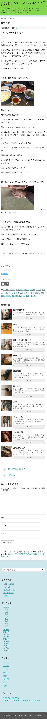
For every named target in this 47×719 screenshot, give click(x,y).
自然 (5, 686)
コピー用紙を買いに (22, 340)
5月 (6, 616)
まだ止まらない (9, 590)
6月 (6, 614)
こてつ (32, 290)
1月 (6, 626)
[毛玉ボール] (6, 421)
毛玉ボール (18, 417)
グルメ (6, 666)
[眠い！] (6, 328)
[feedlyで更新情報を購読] (3, 284)
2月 (6, 623)
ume (34, 296)
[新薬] (6, 405)
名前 (3, 517)
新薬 (15, 401)
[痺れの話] (6, 359)
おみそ (12, 290)
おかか (6, 290)
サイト (3, 533)
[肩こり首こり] (6, 314)
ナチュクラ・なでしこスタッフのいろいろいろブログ (22, 4)
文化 (5, 676)
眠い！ (16, 325)
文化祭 (8, 296)
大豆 (3, 296)
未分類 (6, 679)
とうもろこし (8, 593)
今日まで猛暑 (8, 584)
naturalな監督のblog (11, 698)
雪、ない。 (18, 386)
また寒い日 (18, 432)
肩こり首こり (19, 310)
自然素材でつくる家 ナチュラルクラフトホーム (22, 700)
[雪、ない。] (6, 390)
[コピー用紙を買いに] (6, 344)
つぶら (8, 293)
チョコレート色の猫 (30, 293)
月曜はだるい (19, 448)
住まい (6, 672)
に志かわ (11, 475)
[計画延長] (6, 375)
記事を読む (29, 318)
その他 (6, 662)
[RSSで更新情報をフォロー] (7, 284)
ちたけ (6, 596)
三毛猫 (41, 293)
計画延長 (17, 371)
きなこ (26, 290)
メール (3, 525)
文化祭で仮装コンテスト (17, 469)
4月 (6, 619)
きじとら (19, 290)
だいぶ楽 (6, 587)
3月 (6, 621)
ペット (6, 669)
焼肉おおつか (17, 296)
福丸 (27, 296)
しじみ (38, 290)
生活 (15, 28)
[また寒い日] (6, 436)
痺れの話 (17, 355)
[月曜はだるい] (6, 451)
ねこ (13, 293)
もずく (18, 293)
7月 (6, 612)
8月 (6, 609)
